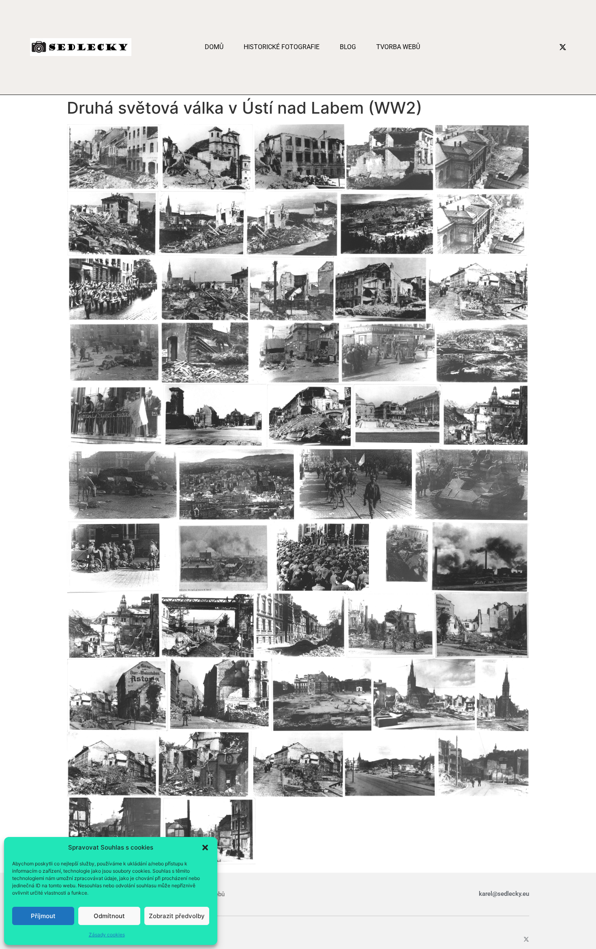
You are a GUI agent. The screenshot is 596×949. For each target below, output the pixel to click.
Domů (214, 47)
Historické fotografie (281, 47)
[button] (205, 847)
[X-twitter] (562, 47)
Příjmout (43, 916)
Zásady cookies (107, 935)
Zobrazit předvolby (177, 916)
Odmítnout (109, 916)
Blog (348, 47)
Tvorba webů (398, 47)
